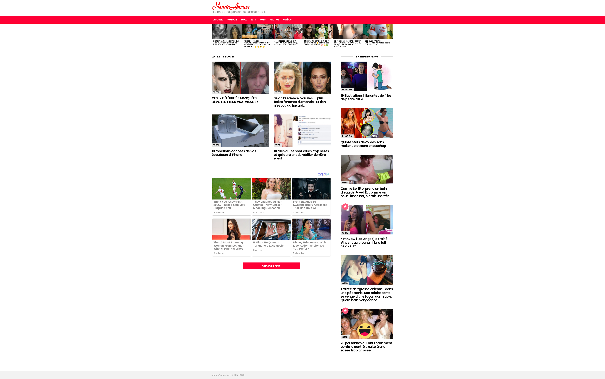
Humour (232, 19)
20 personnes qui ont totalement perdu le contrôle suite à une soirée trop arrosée (366, 347)
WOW (244, 19)
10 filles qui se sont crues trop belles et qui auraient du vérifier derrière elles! (301, 155)
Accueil (218, 19)
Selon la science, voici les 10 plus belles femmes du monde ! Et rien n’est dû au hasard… (300, 102)
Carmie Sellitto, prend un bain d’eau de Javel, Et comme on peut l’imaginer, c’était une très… (366, 192)
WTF (253, 19)
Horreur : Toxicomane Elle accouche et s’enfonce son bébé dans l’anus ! (226, 43)
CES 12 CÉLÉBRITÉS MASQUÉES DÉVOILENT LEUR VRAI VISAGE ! (235, 100)
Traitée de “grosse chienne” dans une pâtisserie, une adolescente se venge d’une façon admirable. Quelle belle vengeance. (367, 294)
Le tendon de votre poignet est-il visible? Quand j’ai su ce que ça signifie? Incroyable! (347, 44)
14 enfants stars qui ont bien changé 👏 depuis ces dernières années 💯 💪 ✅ (316, 43)
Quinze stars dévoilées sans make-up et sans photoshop (363, 144)
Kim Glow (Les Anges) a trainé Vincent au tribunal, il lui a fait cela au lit (364, 242)
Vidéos (287, 19)
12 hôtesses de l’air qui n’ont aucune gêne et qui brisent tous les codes (286, 43)
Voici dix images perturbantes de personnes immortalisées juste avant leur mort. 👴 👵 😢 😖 (257, 44)
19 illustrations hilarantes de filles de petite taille (366, 97)
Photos (274, 19)
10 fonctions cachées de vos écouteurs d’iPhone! (234, 153)
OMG (263, 19)
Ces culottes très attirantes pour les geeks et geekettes (377, 43)
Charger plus (271, 265)
